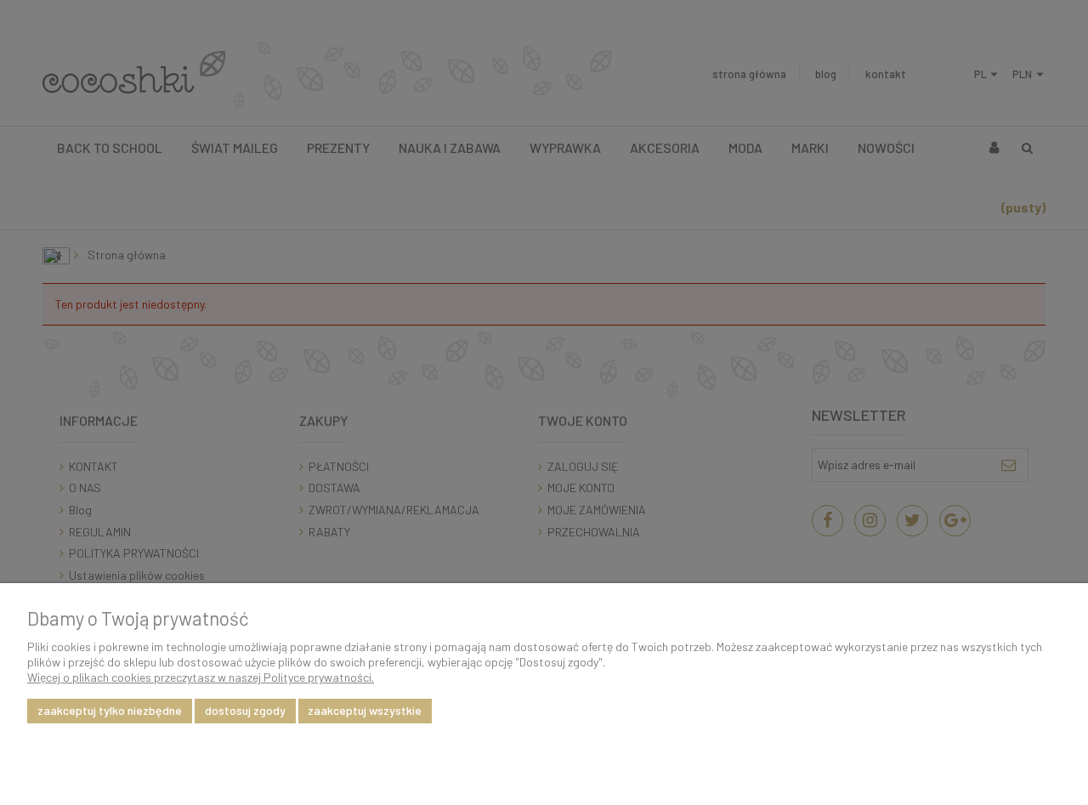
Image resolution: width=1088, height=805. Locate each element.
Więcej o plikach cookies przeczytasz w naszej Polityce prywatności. (200, 677)
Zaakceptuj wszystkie (365, 710)
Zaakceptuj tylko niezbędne (109, 710)
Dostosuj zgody (245, 710)
